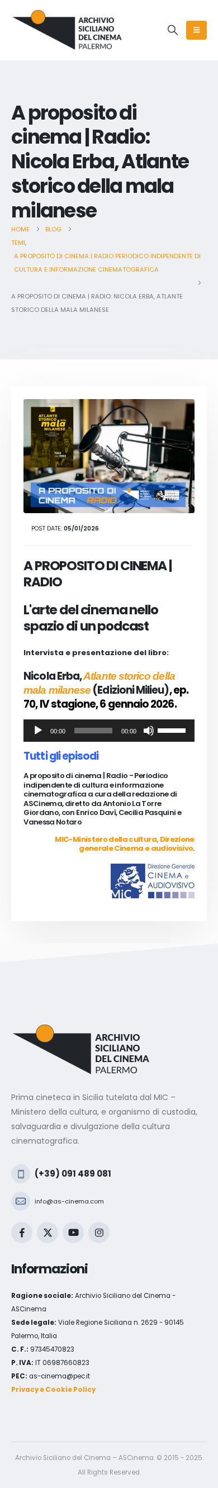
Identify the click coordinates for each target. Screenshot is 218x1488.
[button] (173, 30)
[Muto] (148, 730)
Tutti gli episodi (60, 756)
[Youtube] (73, 1232)
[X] (47, 1232)
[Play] (38, 730)
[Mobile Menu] (196, 30)
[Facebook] (21, 1232)
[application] (108, 730)
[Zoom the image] (81, 1030)
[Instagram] (99, 1232)
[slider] (173, 729)
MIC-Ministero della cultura (105, 839)
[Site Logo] (67, 30)
